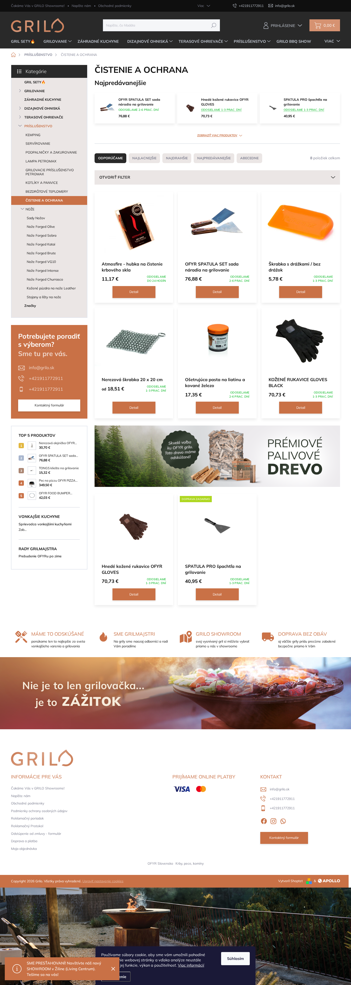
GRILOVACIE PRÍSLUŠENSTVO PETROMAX (50, 172)
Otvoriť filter (114, 177)
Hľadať (213, 25)
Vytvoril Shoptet (290, 881)
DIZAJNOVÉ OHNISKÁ (42, 108)
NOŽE (30, 209)
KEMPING (33, 135)
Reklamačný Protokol (27, 826)
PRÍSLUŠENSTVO (38, 126)
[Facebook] (263, 820)
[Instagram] (273, 820)
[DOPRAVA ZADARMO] (217, 528)
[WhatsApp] (283, 820)
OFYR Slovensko (160, 863)
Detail (133, 292)
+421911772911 (46, 378)
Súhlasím (235, 958)
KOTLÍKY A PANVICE (42, 183)
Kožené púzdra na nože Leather (51, 288)
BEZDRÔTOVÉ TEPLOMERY (47, 191)
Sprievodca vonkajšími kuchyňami (45, 524)
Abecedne (249, 158)
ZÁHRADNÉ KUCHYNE (42, 99)
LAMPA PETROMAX (41, 161)
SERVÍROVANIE (38, 143)
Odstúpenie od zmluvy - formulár (36, 833)
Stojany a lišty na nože (44, 297)
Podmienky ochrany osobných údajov (39, 811)
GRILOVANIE (34, 91)
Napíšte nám (81, 6)
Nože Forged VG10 (41, 262)
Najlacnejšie (144, 158)
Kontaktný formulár (49, 405)
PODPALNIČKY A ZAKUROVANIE (51, 152)
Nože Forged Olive (41, 226)
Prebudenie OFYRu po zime (40, 556)
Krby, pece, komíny (190, 863)
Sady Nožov (36, 218)
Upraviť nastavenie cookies (102, 881)
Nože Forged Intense (43, 270)
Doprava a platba (24, 841)
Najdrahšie (177, 158)
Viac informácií (191, 965)
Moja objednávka (24, 849)
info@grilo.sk (41, 367)
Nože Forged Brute (41, 253)
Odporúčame (110, 158)
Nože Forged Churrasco (45, 279)
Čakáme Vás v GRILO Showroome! (37, 6)
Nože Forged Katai (41, 244)
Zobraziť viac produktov (217, 135)
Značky (30, 305)
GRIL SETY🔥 (34, 82)
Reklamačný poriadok (27, 818)
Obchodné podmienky (114, 6)
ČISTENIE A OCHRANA (44, 200)
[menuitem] (25, 41)
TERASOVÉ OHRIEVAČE (43, 117)
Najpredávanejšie (214, 158)
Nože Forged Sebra (41, 235)
